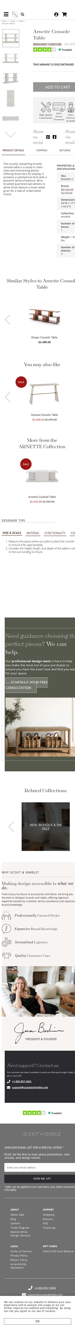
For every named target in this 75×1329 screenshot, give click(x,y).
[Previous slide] (7, 320)
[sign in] (56, 14)
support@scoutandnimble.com (30, 1087)
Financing (49, 1227)
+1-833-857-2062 (21, 1081)
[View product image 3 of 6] (10, 78)
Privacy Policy (19, 1255)
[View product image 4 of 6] (10, 98)
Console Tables (8, 23)
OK (38, 1321)
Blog (13, 1219)
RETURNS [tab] (64, 150)
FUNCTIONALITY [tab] (55, 533)
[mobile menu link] (6, 15)
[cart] (64, 14)
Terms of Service (21, 1251)
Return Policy (18, 1260)
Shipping (48, 1214)
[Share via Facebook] (54, 137)
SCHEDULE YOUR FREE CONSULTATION (26, 685)
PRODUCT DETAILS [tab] (13, 150)
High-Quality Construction (46, 116)
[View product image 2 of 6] (10, 58)
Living (12, 21)
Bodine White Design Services (20, 1233)
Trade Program (19, 1227)
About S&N (17, 1214)
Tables (21, 21)
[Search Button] (22, 14)
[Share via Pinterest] (48, 137)
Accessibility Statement (18, 1265)
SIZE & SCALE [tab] (12, 533)
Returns (48, 1219)
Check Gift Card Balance (58, 1251)
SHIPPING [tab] (41, 150)
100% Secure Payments (59, 116)
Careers (15, 1223)
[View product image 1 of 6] (10, 38)
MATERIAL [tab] (33, 533)
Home (4, 21)
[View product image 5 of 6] (10, 118)
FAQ (45, 1223)
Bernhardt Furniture (47, 44)
